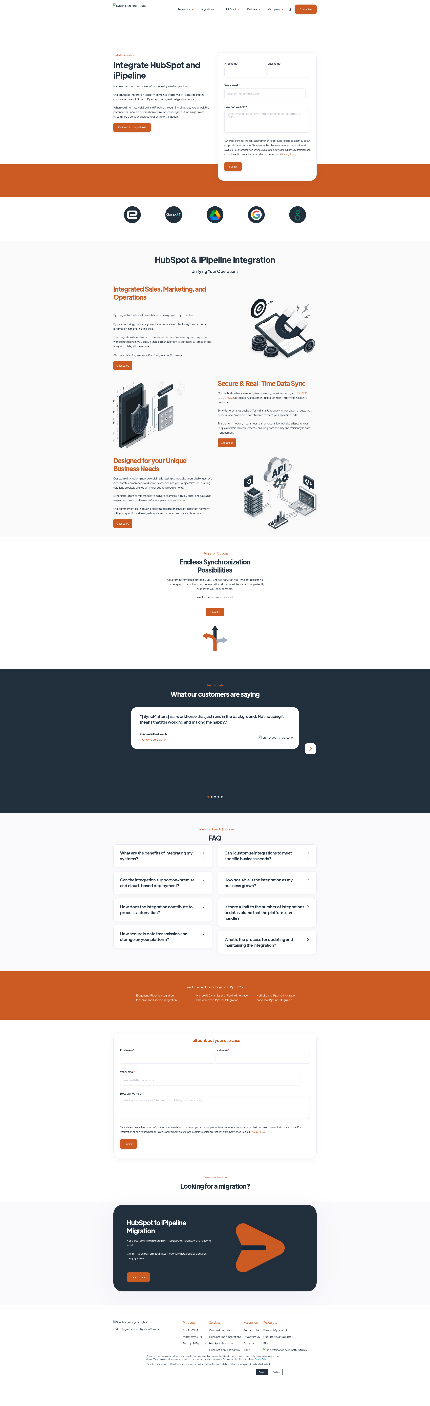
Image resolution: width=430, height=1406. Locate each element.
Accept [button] (262, 1372)
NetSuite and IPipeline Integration (276, 995)
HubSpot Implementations (225, 1337)
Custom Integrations (221, 1330)
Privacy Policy (261, 1359)
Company (274, 9)
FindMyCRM (190, 1330)
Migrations (207, 9)
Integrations (183, 9)
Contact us (306, 9)
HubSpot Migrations (221, 1343)
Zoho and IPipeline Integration (274, 1000)
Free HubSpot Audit (275, 1330)
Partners (252, 9)
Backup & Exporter (194, 1343)
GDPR (248, 1350)
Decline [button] (276, 1372)
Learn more (138, 1277)
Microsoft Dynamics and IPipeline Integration (222, 995)
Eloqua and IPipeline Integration (155, 995)
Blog (266, 1343)
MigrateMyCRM (192, 1337)
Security (249, 1343)
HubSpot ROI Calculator (278, 1337)
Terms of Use (251, 1330)
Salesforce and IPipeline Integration (217, 1000)
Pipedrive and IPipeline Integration (156, 1000)
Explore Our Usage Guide (132, 127)
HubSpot (230, 9)
